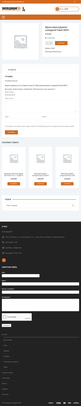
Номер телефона (8, 289)
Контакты (5, 394)
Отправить (6, 325)
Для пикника (7, 340)
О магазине (6, 378)
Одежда (6, 351)
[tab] (12, 69)
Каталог (5, 334)
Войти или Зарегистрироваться (13, 2)
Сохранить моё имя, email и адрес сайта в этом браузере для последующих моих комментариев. (40, 126)
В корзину (61, 43)
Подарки (6, 356)
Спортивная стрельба (10, 362)
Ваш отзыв (9, 98)
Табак (5, 367)
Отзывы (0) (12, 70)
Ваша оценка (9, 92)
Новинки (5, 389)
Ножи (5, 345)
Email (44, 117)
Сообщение (6, 297)
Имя (7, 117)
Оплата (4, 383)
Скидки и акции (7, 373)
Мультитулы (57, 52)
